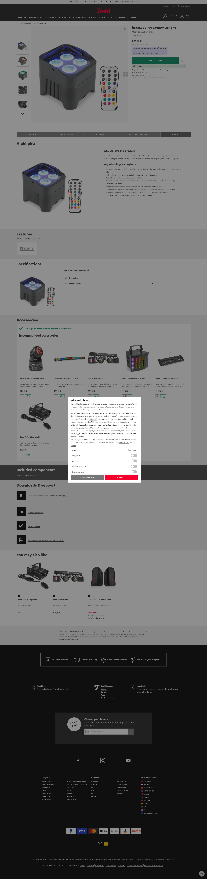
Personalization (77, 466)
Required (75, 450)
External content (78, 472)
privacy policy (124, 442)
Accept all (121, 478)
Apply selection (87, 478)
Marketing (75, 461)
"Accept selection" (77, 436)
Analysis (75, 455)
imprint (73, 445)
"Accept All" (94, 428)
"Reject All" (93, 419)
